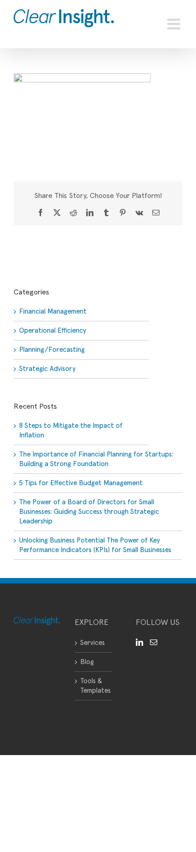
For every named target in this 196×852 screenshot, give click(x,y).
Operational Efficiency (52, 330)
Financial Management (53, 311)
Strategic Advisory (47, 368)
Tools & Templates (94, 686)
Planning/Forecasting (52, 349)
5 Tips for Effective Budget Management (81, 483)
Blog (87, 662)
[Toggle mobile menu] (174, 24)
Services (92, 642)
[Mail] (153, 642)
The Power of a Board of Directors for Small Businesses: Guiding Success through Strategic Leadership (89, 512)
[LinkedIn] (139, 642)
